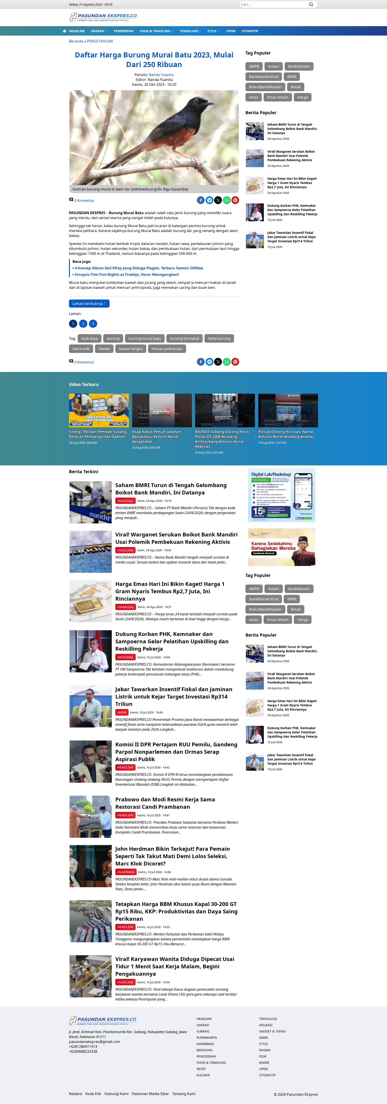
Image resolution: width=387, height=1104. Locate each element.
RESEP (201, 1069)
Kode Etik (93, 1093)
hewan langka (131, 348)
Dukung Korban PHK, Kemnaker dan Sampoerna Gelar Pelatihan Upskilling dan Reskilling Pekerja (292, 209)
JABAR (122, 712)
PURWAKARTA (207, 1037)
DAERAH (97, 31)
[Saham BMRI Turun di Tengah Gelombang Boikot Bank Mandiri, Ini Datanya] (255, 131)
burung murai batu (145, 338)
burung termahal (184, 338)
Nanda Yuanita (161, 74)
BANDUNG (204, 1050)
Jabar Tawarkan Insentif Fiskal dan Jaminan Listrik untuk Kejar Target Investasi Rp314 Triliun (291, 236)
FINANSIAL (126, 607)
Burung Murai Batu (126, 212)
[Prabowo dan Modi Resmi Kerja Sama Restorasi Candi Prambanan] (90, 817)
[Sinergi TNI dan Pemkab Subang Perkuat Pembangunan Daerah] (99, 410)
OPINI (230, 31)
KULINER (203, 1075)
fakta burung (219, 338)
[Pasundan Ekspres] (103, 18)
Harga (302, 97)
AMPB (254, 66)
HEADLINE (77, 31)
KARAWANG (205, 1044)
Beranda (76, 41)
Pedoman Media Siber (150, 1093)
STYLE (212, 31)
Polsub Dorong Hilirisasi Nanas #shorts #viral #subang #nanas (286, 434)
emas (253, 97)
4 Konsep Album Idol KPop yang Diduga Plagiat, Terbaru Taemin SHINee (139, 268)
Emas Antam (277, 97)
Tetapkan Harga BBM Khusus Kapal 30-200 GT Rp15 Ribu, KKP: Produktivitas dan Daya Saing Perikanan (176, 911)
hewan (104, 348)
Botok (296, 86)
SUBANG (203, 1031)
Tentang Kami (184, 1093)
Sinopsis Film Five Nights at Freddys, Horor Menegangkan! (127, 274)
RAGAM (264, 1050)
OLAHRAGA (126, 872)
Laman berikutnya (87, 303)
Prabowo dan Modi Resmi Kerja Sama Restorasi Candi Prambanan (165, 803)
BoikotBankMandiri (265, 86)
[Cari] (311, 4)
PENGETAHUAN (100, 41)
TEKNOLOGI (189, 31)
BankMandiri (299, 66)
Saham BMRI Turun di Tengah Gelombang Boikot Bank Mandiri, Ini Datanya (292, 128)
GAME (263, 1037)
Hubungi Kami (116, 1093)
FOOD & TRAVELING (155, 31)
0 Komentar (83, 200)
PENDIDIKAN (123, 31)
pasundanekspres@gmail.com (94, 1041)
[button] (99, 31)
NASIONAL (126, 501)
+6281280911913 (83, 1046)
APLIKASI (266, 1025)
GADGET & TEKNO (272, 1031)
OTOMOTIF (250, 31)
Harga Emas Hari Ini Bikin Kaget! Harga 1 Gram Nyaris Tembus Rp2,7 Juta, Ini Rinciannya (292, 182)
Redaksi (75, 1093)
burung (113, 338)
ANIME (264, 1062)
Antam (273, 66)
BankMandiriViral (263, 76)
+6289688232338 (83, 1051)
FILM (262, 1056)
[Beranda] (64, 31)
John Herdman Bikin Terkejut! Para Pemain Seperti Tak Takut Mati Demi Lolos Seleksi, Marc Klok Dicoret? (172, 856)
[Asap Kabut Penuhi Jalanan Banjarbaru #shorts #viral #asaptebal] (162, 410)
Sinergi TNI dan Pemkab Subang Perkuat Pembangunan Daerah (98, 434)
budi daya (89, 338)
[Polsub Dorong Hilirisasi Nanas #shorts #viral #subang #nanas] (288, 410)
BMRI (291, 76)
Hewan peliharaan (167, 348)
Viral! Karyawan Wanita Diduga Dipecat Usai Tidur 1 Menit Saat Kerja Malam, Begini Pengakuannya (174, 966)
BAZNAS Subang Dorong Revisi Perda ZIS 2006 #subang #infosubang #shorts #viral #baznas (222, 439)
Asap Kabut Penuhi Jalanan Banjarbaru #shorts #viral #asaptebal (156, 436)
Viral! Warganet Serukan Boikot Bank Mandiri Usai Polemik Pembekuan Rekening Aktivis (291, 155)
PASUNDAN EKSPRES (87, 212)
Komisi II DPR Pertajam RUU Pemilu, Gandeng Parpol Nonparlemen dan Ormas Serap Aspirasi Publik (176, 752)
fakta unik (81, 348)
